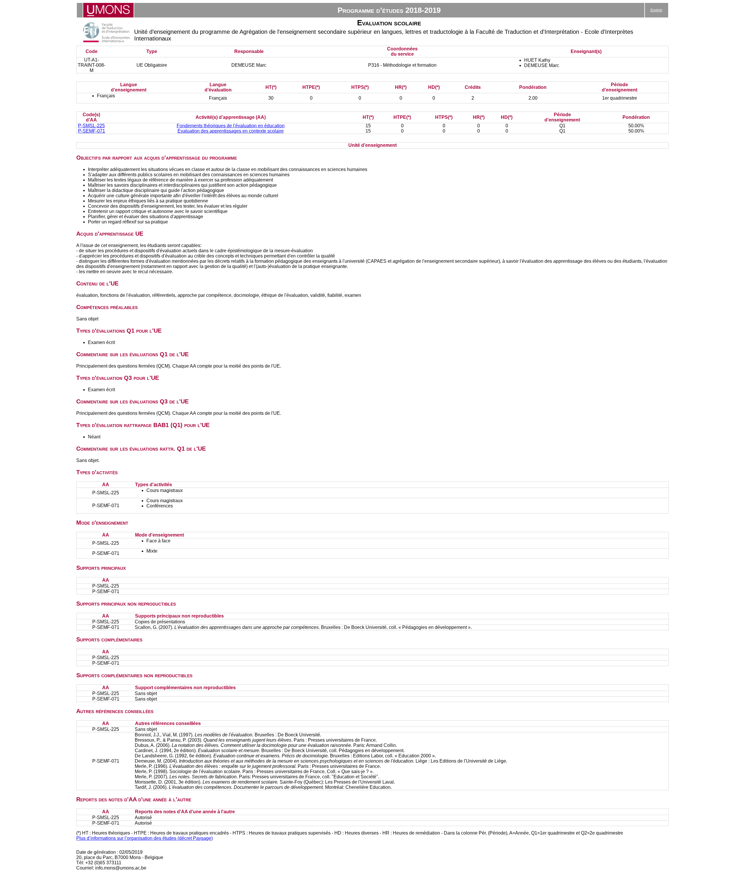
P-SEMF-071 (91, 130)
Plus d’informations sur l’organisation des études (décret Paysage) (144, 838)
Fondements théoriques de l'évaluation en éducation (231, 125)
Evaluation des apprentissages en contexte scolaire (231, 130)
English (656, 10)
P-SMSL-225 (91, 125)
